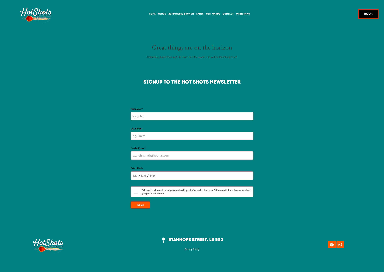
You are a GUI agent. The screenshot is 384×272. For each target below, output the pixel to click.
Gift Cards (213, 14)
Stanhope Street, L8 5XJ (195, 239)
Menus (162, 14)
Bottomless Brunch (181, 14)
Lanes (200, 14)
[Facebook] (332, 244)
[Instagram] (340, 244)
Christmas (243, 14)
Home (152, 14)
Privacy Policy (192, 249)
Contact (228, 14)
